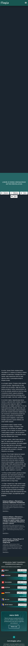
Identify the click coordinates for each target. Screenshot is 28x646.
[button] (25, 2)
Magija (5, 2)
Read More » (6, 511)
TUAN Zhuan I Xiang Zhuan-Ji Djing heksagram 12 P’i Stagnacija (13, 540)
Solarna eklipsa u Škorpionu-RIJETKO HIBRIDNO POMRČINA (14, 501)
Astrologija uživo (14, 641)
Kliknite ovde (14, 626)
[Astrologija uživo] (14, 637)
